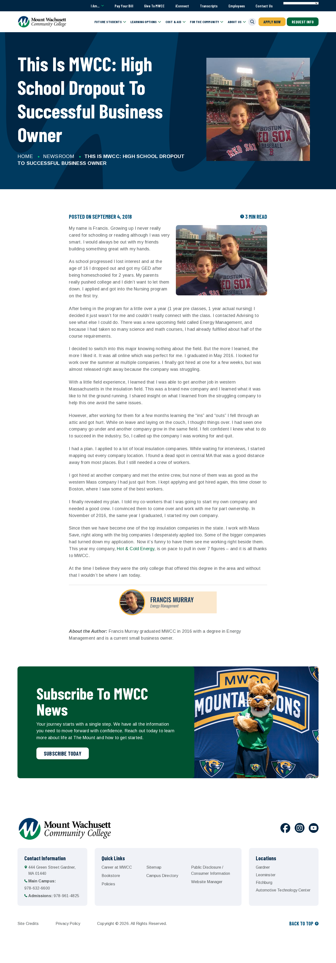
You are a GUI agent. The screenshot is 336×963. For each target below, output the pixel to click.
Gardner (263, 867)
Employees (237, 5)
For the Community (204, 22)
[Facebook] (285, 828)
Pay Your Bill (124, 5)
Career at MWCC (117, 867)
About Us (235, 22)
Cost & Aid (174, 22)
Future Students (108, 22)
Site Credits (28, 923)
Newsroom (58, 156)
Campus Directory (162, 876)
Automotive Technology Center (283, 890)
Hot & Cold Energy (135, 548)
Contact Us (264, 5)
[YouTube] (314, 828)
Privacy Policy (68, 923)
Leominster (266, 875)
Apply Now (272, 21)
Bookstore (111, 876)
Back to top (301, 923)
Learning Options (143, 22)
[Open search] (252, 22)
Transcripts (209, 5)
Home (25, 156)
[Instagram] (300, 828)
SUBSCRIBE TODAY (62, 753)
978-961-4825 (53, 896)
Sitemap (153, 867)
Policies (108, 884)
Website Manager (206, 882)
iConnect (182, 5)
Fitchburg (264, 882)
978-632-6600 (40, 884)
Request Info (303, 21)
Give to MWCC (154, 5)
